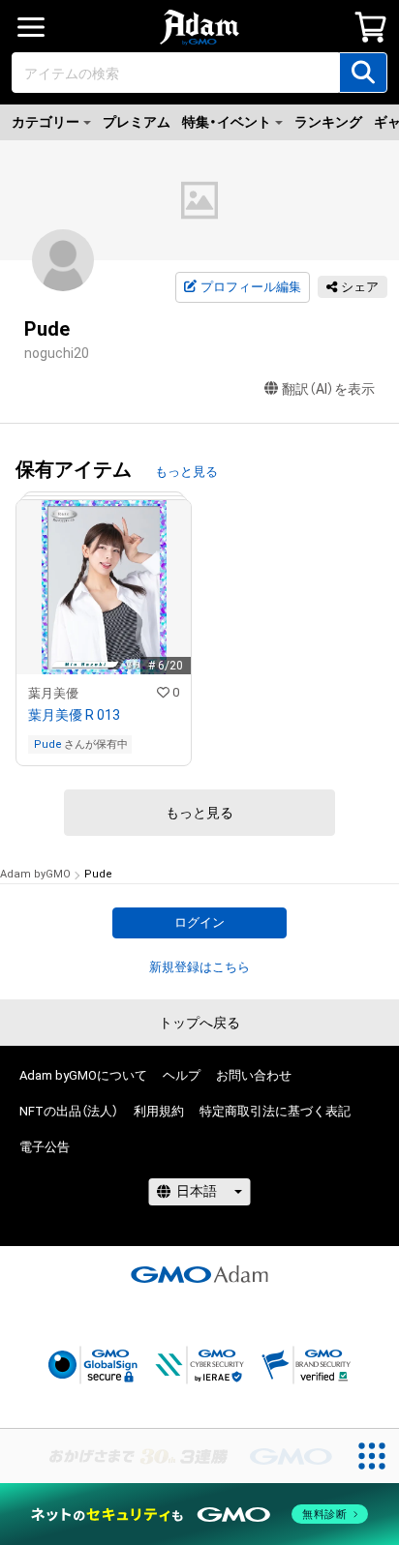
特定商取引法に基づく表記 (275, 1111)
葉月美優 (53, 693)
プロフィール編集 (250, 287)
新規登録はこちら (199, 967)
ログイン (199, 922)
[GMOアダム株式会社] (199, 1274)
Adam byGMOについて (83, 1075)
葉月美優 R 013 (74, 715)
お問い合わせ (254, 1075)
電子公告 (44, 1147)
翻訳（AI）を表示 (328, 389)
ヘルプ (181, 1075)
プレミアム (136, 122)
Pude (48, 744)
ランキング (328, 122)
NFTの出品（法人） (68, 1111)
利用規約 (159, 1111)
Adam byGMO (35, 874)
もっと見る (186, 471)
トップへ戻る (199, 1022)
